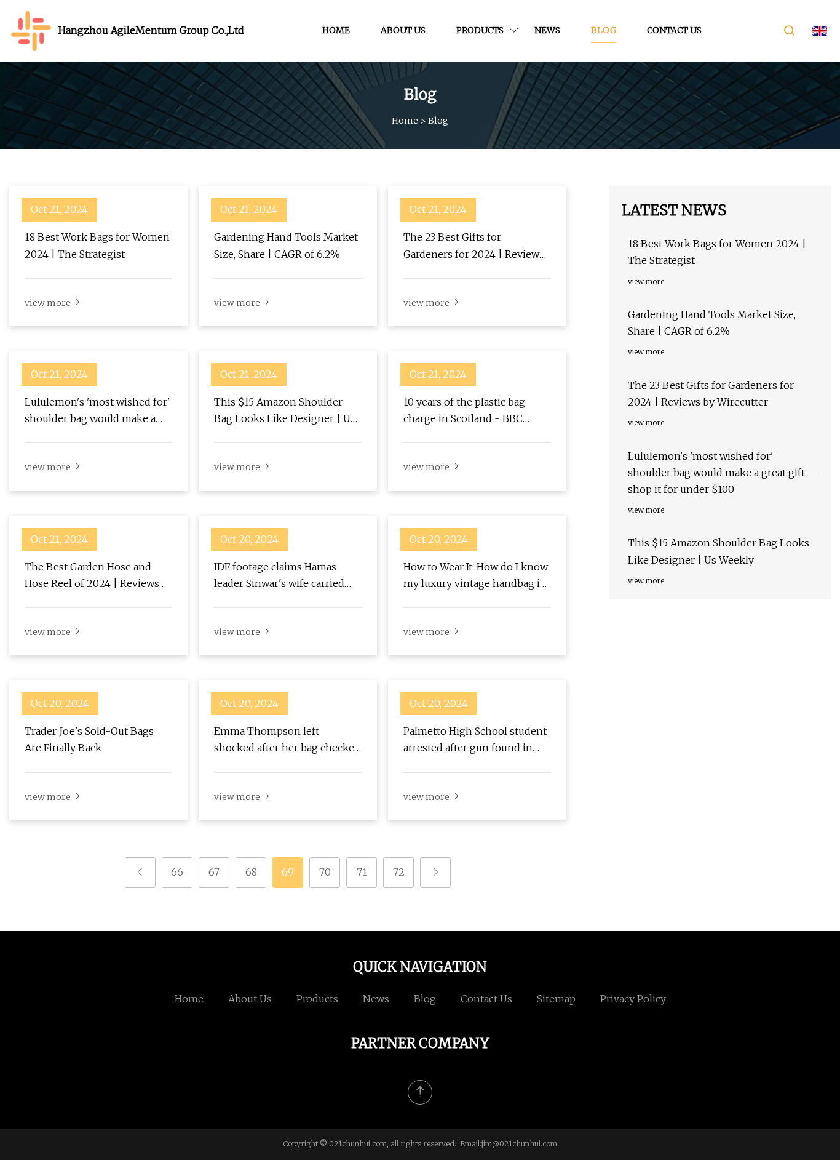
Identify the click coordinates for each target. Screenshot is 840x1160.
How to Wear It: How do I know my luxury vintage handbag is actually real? (475, 576)
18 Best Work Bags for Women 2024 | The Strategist (97, 245)
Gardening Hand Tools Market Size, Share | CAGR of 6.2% (286, 245)
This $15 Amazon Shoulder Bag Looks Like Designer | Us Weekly (284, 411)
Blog (603, 30)
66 (177, 872)
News (547, 30)
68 (251, 872)
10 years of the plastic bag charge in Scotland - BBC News (464, 411)
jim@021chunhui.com (519, 1143)
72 (399, 872)
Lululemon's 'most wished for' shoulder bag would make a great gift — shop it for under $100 (97, 411)
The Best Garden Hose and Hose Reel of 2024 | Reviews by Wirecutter (92, 576)
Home (336, 30)
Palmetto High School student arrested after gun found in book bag (475, 740)
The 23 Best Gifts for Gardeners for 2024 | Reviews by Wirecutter (473, 246)
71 (362, 872)
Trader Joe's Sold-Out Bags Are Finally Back (89, 739)
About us (403, 30)
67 (214, 872)
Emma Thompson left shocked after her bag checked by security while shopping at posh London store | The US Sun (287, 740)
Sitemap (556, 999)
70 (325, 872)
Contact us (674, 30)
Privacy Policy (633, 999)
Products (480, 30)
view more (48, 302)
